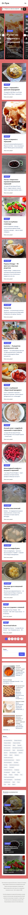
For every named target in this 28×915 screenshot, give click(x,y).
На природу (17, 769)
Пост (21, 774)
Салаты (7, 218)
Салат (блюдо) (17, 779)
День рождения (20, 750)
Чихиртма (10, 8)
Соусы (6, 604)
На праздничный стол (8, 769)
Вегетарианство (7, 750)
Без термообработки (8, 740)
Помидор (16, 774)
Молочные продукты (8, 762)
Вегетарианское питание (17, 747)
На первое (7, 260)
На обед (5, 764)
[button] (13, 56)
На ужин (13, 772)
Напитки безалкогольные (14, 764)
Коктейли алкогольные (8, 757)
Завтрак (5, 755)
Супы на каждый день (12, 548)
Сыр (5, 784)
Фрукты (13, 784)
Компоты (18, 760)
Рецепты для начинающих (9, 777)
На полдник (12, 767)
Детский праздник (13, 752)
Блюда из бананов (17, 740)
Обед (19, 772)
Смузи (14, 782)
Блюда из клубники (16, 742)
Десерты (5, 752)
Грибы (14, 750)
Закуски (10, 755)
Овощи (5, 774)
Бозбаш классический (12, 508)
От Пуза (5, 3)
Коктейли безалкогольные (9, 760)
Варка (14, 745)
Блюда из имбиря (7, 742)
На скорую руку (7, 772)
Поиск (5, 649)
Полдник (10, 774)
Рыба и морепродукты (8, 779)
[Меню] (25, 3)
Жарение (20, 752)
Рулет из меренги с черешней (13, 38)
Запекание (17, 755)
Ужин (9, 784)
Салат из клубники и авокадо (13, 870)
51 (18, 638)
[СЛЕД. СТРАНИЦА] (21, 639)
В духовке (19, 745)
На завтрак (16, 762)
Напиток (5, 767)
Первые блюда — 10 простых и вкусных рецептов (11, 266)
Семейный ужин (7, 782)
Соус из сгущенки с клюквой (13, 607)
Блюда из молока (7, 745)
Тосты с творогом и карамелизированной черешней (12, 182)
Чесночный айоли (9, 625)
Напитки (10, 30)
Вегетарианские (7, 747)
